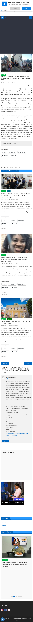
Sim (28, 7)
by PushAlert (5, 9)
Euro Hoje (3, 525)
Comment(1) (22, 82)
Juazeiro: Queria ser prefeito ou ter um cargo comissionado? (16, 322)
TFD (19, 167)
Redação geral (13, 82)
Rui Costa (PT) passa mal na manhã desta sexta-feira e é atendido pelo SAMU (29, 363)
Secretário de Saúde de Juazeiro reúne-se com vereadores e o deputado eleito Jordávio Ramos (15, 195)
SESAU (16, 167)
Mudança (12, 167)
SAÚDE (8, 191)
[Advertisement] (16, 36)
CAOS (7, 167)
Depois (19, 7)
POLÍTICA (9, 319)
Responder (5, 441)
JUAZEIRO (3, 74)
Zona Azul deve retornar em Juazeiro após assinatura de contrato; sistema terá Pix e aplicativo (14, 564)
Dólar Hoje (3, 522)
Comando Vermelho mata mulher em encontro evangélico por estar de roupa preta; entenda (14, 259)
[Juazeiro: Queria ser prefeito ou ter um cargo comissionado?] (16, 308)
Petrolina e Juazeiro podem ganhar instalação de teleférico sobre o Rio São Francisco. (6, 363)
